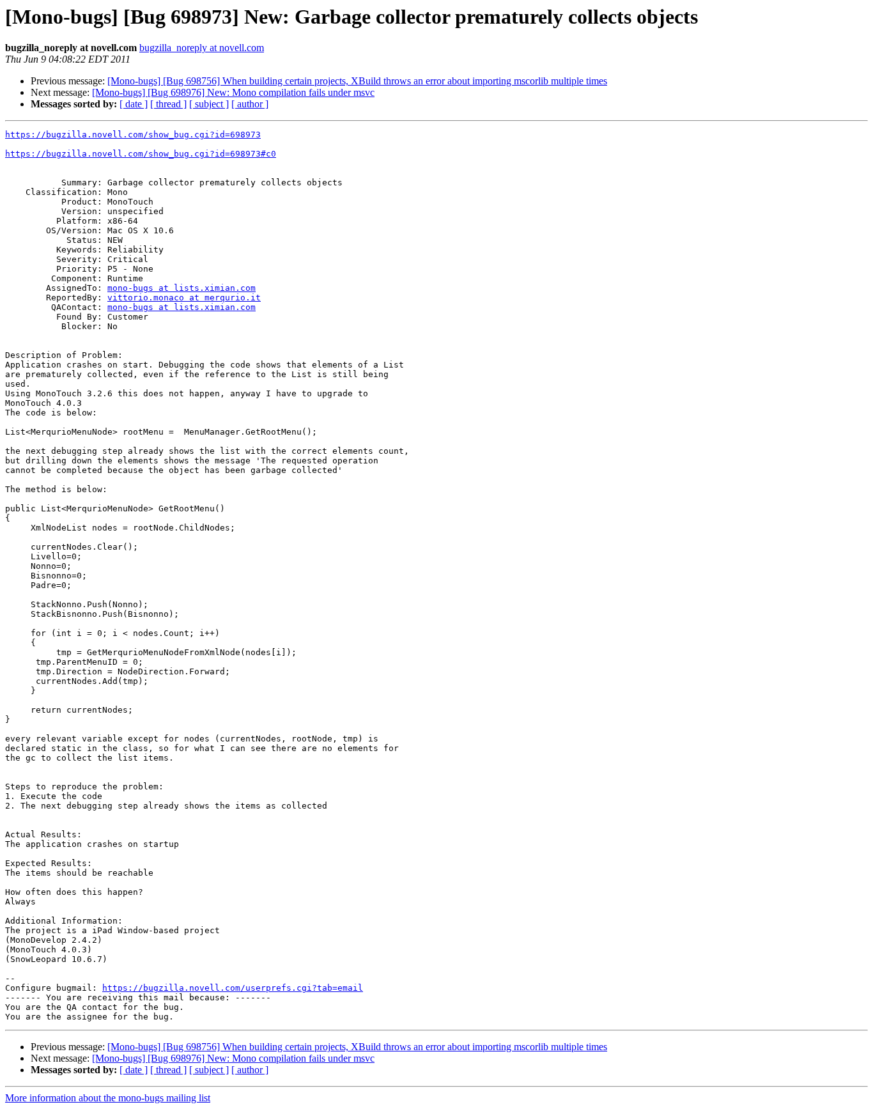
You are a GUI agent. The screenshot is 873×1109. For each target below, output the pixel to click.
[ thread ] (168, 103)
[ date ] (134, 103)
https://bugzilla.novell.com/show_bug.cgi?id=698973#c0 (140, 154)
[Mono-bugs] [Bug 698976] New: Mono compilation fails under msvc (233, 92)
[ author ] (249, 103)
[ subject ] (209, 103)
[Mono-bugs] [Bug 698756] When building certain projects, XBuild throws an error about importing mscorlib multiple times (357, 80)
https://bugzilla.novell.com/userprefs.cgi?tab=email (232, 988)
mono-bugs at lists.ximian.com (181, 288)
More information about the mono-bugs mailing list (107, 1097)
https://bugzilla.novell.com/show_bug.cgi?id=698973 (133, 134)
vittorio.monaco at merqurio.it (184, 297)
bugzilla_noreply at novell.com (201, 47)
